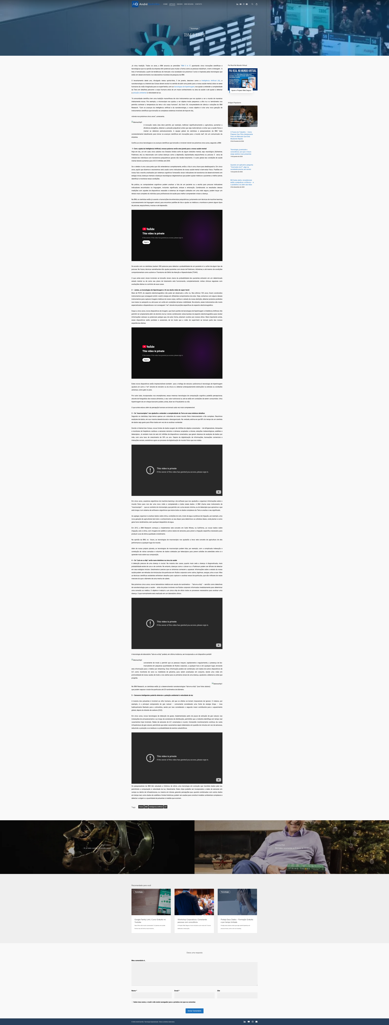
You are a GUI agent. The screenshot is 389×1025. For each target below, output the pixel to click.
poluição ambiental (140, 93)
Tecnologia (194, 29)
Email (177, 991)
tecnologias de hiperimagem (184, 87)
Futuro (141, 807)
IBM (146, 807)
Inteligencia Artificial (156, 807)
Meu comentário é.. (138, 960)
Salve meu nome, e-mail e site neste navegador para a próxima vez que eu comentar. (165, 1002)
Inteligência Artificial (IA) (210, 81)
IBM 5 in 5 (185, 66)
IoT (166, 807)
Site (218, 991)
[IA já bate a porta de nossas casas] (97, 847)
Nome (134, 991)
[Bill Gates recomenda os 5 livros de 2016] (291, 847)
